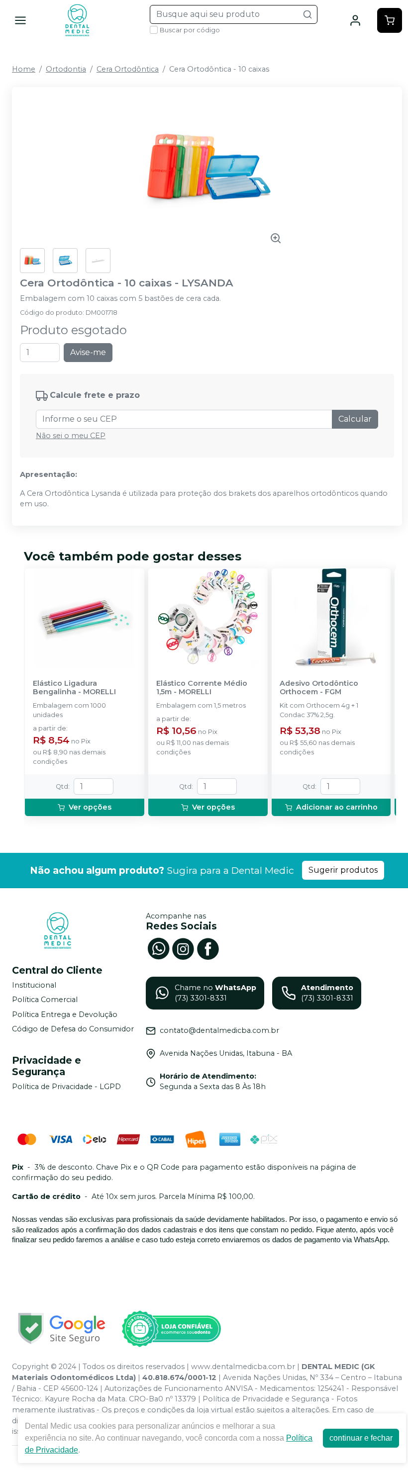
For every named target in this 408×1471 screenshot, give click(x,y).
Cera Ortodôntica (128, 69)
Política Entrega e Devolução (64, 1014)
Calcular (355, 419)
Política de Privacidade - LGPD (66, 1086)
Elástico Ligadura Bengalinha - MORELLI (74, 687)
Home (23, 69)
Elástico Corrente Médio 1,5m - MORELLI (201, 687)
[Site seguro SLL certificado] (61, 1328)
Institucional (34, 985)
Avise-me (88, 352)
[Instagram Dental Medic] (183, 947)
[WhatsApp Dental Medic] (158, 947)
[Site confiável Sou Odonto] (171, 1329)
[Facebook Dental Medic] (208, 947)
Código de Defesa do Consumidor (73, 1029)
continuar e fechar (361, 1438)
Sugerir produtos (343, 870)
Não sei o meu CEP (70, 435)
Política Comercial (45, 999)
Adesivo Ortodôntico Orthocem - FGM (319, 687)
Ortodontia (66, 69)
